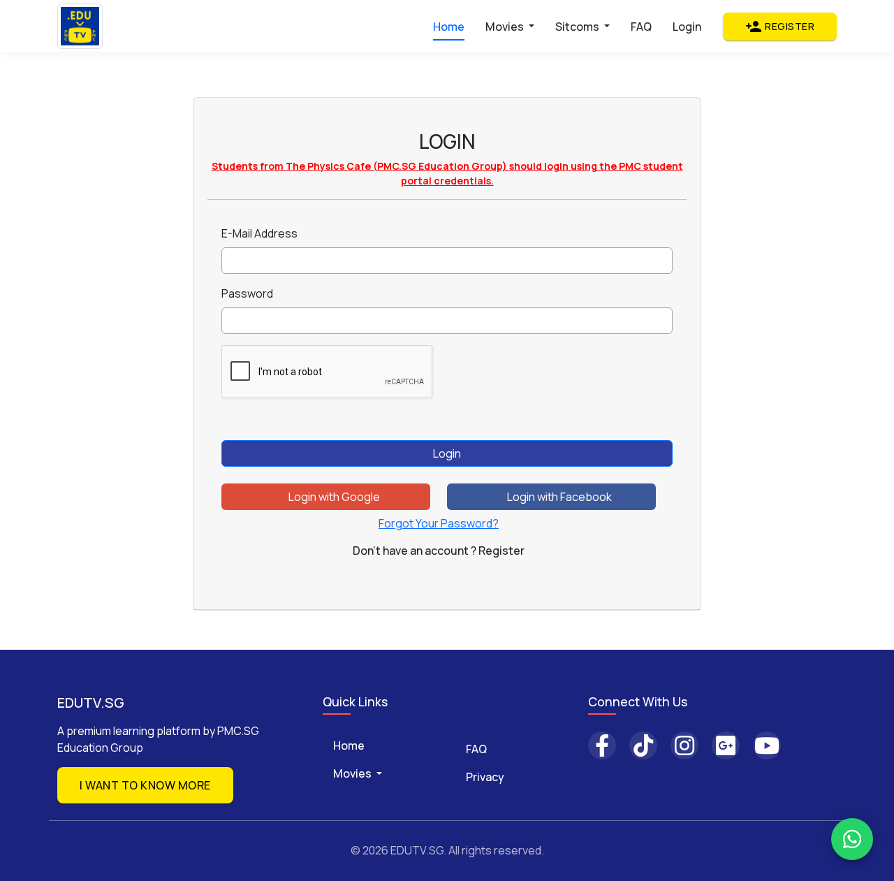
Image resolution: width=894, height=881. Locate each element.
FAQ (641, 26)
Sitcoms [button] (578, 26)
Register (779, 26)
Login (687, 26)
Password (247, 293)
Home (448, 26)
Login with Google (333, 496)
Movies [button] (505, 26)
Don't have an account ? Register (439, 550)
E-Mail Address (259, 233)
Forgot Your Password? (439, 523)
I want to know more (145, 785)
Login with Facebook (558, 496)
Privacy (485, 777)
